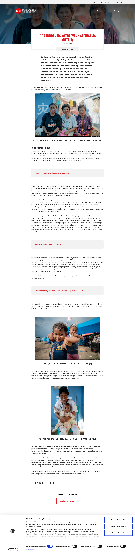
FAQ (87, 2)
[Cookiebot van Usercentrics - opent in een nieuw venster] (12, 549)
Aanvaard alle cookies (118, 520)
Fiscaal (93, 2)
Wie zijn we (118, 11)
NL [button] (121, 2)
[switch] (74, 546)
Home (92, 11)
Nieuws (99, 11)
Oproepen (108, 11)
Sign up (100, 2)
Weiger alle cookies (118, 533)
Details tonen (30, 549)
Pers (113, 2)
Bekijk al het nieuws (67, 501)
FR (117, 2)
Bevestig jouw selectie (118, 526)
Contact (107, 2)
